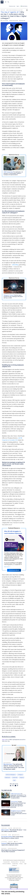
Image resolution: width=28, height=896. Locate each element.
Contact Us (14, 865)
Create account (12, 6)
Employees (7, 777)
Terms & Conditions (6, 863)
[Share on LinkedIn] (10, 785)
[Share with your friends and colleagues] (15, 785)
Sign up (4, 739)
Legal (25, 863)
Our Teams (22, 861)
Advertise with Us (14, 861)
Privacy (21, 863)
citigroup (22, 777)
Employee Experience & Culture (14, 10)
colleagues (20, 774)
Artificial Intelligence (10, 774)
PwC (14, 780)
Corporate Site (6, 861)
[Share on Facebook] (17, 785)
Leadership (14, 777)
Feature (3, 10)
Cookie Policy (15, 863)
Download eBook (14, 570)
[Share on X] (13, 785)
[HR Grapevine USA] (2, 2)
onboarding (15, 264)
